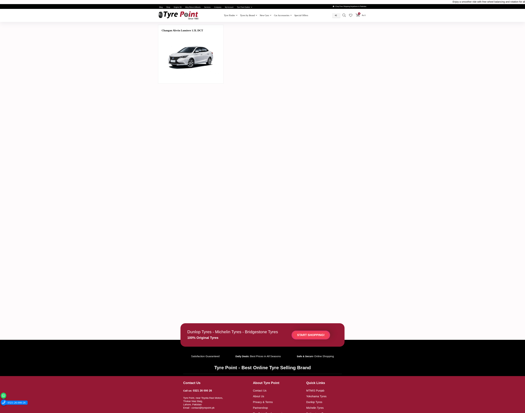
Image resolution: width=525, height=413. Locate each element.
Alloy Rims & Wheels (193, 7)
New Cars (264, 15)
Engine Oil (178, 7)
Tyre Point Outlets (243, 7)
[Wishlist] (350, 15)
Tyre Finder (229, 15)
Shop (168, 7)
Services (207, 7)
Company (217, 7)
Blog (161, 7)
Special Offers (301, 15)
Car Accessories (281, 15)
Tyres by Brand (247, 15)
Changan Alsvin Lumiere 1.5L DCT (182, 30)
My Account (229, 7)
